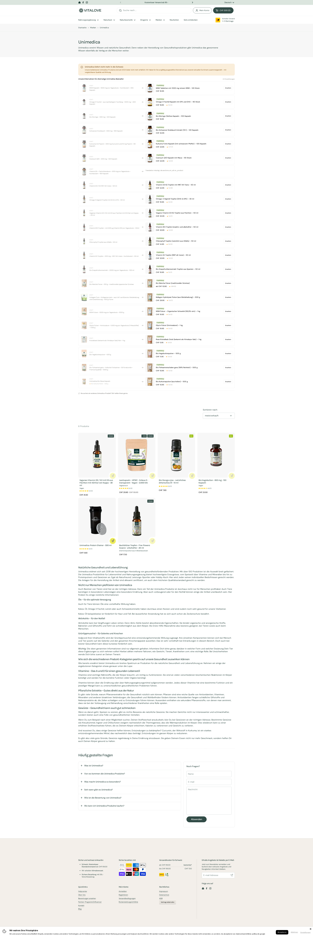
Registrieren (123, 895)
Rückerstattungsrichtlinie (128, 902)
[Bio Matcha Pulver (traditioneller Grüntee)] (149, 283)
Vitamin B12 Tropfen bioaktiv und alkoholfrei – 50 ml (177, 227)
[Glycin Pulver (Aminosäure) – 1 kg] (149, 325)
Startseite (82, 27)
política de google (258, 934)
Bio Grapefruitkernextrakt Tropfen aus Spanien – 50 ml (178, 269)
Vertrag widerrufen (167, 902)
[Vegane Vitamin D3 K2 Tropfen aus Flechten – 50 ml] (149, 213)
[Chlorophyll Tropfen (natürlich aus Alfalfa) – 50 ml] (149, 241)
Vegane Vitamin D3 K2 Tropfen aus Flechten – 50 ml (177, 213)
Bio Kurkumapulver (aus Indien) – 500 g (172, 381)
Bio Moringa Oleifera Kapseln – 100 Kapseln (173, 116)
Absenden (196, 819)
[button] (223, 10)
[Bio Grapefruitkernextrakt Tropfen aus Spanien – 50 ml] (149, 269)
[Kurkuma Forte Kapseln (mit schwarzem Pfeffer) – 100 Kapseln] (149, 143)
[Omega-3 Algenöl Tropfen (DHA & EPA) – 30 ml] (149, 199)
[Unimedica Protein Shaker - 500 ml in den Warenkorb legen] (113, 541)
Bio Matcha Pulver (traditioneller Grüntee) (173, 283)
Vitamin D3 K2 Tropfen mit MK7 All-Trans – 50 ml (176, 185)
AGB (160, 898)
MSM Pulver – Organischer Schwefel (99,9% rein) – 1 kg (178, 311)
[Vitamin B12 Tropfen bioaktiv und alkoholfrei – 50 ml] (149, 227)
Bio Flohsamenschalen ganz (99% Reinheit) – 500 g (177, 367)
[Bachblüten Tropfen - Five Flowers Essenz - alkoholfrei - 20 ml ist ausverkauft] (152, 541)
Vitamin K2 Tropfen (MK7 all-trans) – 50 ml (173, 255)
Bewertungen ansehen (87, 898)
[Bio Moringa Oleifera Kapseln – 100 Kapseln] (149, 115)
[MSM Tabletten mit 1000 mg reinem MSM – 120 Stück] (149, 88)
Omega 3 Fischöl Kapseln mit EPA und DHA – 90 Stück (178, 102)
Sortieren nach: (210, 409)
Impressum (163, 891)
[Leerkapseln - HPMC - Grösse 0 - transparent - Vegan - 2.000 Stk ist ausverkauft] (152, 476)
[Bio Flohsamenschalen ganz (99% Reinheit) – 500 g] (149, 367)
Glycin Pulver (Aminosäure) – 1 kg (169, 325)
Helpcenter (82, 891)
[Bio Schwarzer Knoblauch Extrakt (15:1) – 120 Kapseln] (149, 129)
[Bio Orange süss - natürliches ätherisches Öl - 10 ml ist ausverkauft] (192, 476)
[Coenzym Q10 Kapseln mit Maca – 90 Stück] (149, 158)
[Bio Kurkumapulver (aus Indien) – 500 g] (149, 381)
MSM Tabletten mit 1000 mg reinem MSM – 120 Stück (178, 88)
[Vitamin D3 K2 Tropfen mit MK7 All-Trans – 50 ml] (149, 185)
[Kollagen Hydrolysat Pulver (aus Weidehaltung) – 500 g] (149, 297)
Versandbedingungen (127, 898)
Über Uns (81, 895)
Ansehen (228, 88)
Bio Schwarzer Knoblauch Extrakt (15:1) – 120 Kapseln (177, 130)
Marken (93, 27)
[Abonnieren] (232, 875)
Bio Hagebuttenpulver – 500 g (168, 353)
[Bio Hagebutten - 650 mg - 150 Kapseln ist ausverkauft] (232, 476)
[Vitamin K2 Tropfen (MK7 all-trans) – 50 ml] (149, 255)
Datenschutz (164, 895)
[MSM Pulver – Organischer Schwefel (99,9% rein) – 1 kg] (149, 311)
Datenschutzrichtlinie (243, 934)
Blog (80, 909)
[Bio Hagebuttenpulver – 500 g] (149, 353)
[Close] (310, 929)
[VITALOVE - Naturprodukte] (90, 10)
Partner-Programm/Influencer (90, 902)
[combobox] (154, 10)
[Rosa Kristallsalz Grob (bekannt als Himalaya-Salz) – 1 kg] (149, 339)
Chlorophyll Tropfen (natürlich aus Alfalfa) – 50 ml (176, 241)
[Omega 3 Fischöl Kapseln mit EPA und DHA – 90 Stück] (149, 102)
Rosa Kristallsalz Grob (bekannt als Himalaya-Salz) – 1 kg (178, 339)
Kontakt (81, 905)
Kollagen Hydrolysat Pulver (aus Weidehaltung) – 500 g (178, 297)
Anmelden (123, 891)
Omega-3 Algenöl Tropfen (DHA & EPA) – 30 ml (175, 199)
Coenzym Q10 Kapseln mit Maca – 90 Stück (173, 158)
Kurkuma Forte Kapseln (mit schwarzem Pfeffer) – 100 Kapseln (181, 144)
